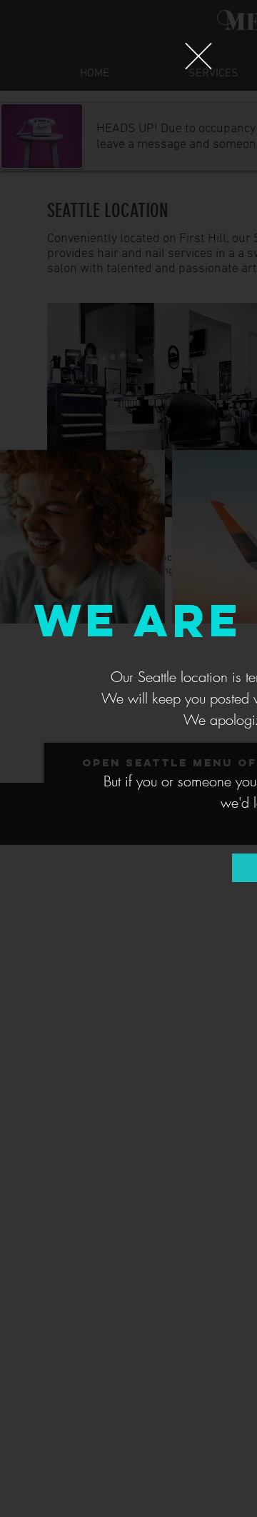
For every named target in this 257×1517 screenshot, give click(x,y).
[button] (198, 56)
